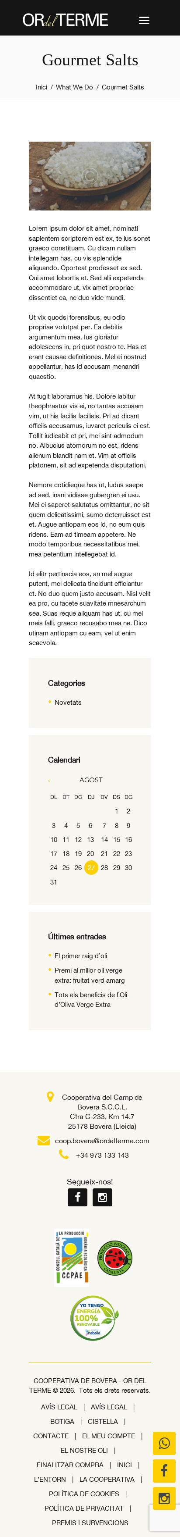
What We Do (74, 87)
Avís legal (59, 1407)
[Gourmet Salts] (90, 176)
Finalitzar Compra (70, 1465)
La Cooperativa (107, 1479)
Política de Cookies (84, 1494)
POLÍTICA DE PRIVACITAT (84, 1508)
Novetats (68, 702)
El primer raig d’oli (81, 955)
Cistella (103, 1421)
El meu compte (108, 1436)
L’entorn (50, 1479)
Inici (41, 87)
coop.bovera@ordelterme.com (102, 1141)
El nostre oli (84, 1450)
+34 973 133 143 (102, 1155)
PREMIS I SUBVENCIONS (90, 1522)
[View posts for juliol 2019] (54, 780)
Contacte (51, 1436)
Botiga (62, 1421)
